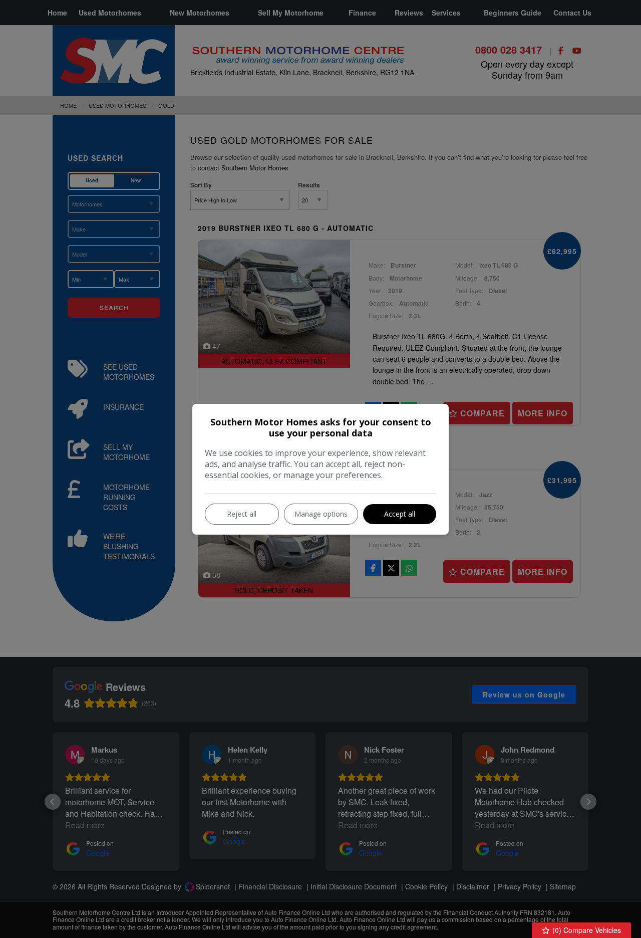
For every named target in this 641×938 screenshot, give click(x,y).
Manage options (321, 514)
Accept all (399, 514)
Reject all (241, 514)
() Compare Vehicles (585, 930)
